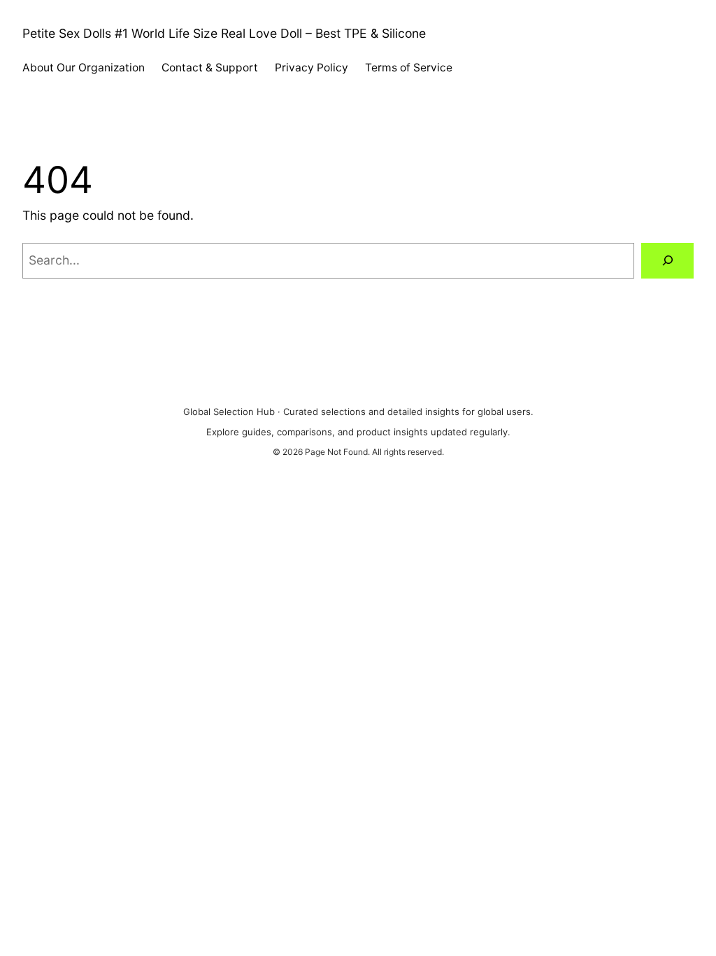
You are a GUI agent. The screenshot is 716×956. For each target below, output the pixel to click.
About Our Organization (83, 67)
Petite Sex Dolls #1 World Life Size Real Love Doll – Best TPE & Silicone (224, 33)
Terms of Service (408, 67)
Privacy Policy (311, 67)
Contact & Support (210, 67)
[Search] (667, 261)
